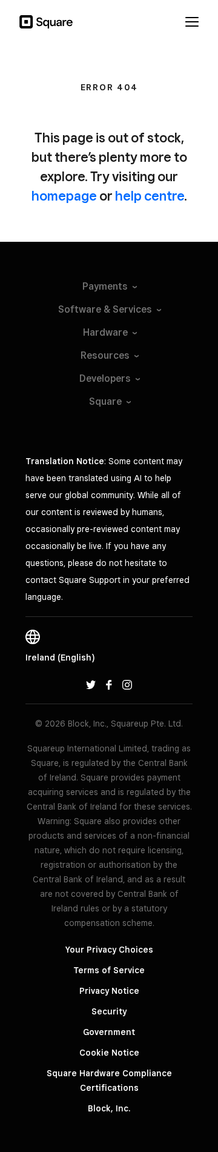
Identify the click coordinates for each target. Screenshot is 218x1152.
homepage (64, 196)
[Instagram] (127, 684)
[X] (91, 684)
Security (109, 1011)
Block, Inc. (109, 1108)
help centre (149, 196)
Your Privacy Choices (109, 949)
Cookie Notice (109, 1052)
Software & (105, 309)
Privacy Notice (109, 991)
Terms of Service (109, 970)
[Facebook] (109, 684)
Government (109, 1032)
